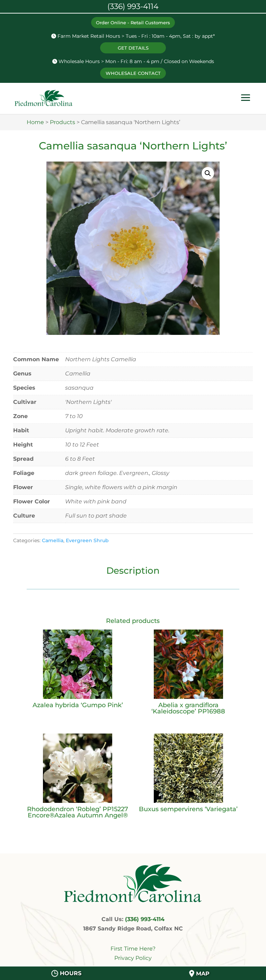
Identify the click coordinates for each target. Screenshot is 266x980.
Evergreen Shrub (87, 540)
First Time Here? (133, 948)
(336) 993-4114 (145, 919)
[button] (208, 173)
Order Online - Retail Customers (133, 22)
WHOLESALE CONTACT (133, 73)
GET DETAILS (133, 48)
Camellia (52, 540)
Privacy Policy (133, 958)
